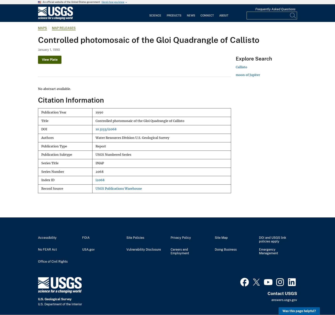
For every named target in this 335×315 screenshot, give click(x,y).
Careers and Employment (180, 251)
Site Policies (135, 238)
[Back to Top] (321, 301)
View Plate (50, 59)
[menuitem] (155, 13)
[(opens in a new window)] (244, 281)
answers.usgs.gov (284, 300)
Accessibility (47, 238)
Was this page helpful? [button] (299, 311)
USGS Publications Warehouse (119, 188)
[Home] (55, 19)
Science (155, 15)
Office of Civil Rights (53, 261)
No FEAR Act (47, 249)
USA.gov (88, 249)
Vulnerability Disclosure (143, 249)
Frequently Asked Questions (275, 9)
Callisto (241, 67)
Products (174, 15)
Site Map (221, 238)
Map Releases (64, 28)
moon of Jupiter (248, 75)
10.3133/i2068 (106, 129)
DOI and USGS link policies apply (272, 239)
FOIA (86, 238)
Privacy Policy (181, 238)
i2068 (100, 180)
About (223, 15)
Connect (207, 15)
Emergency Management (268, 251)
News (191, 15)
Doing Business (226, 249)
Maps (42, 28)
